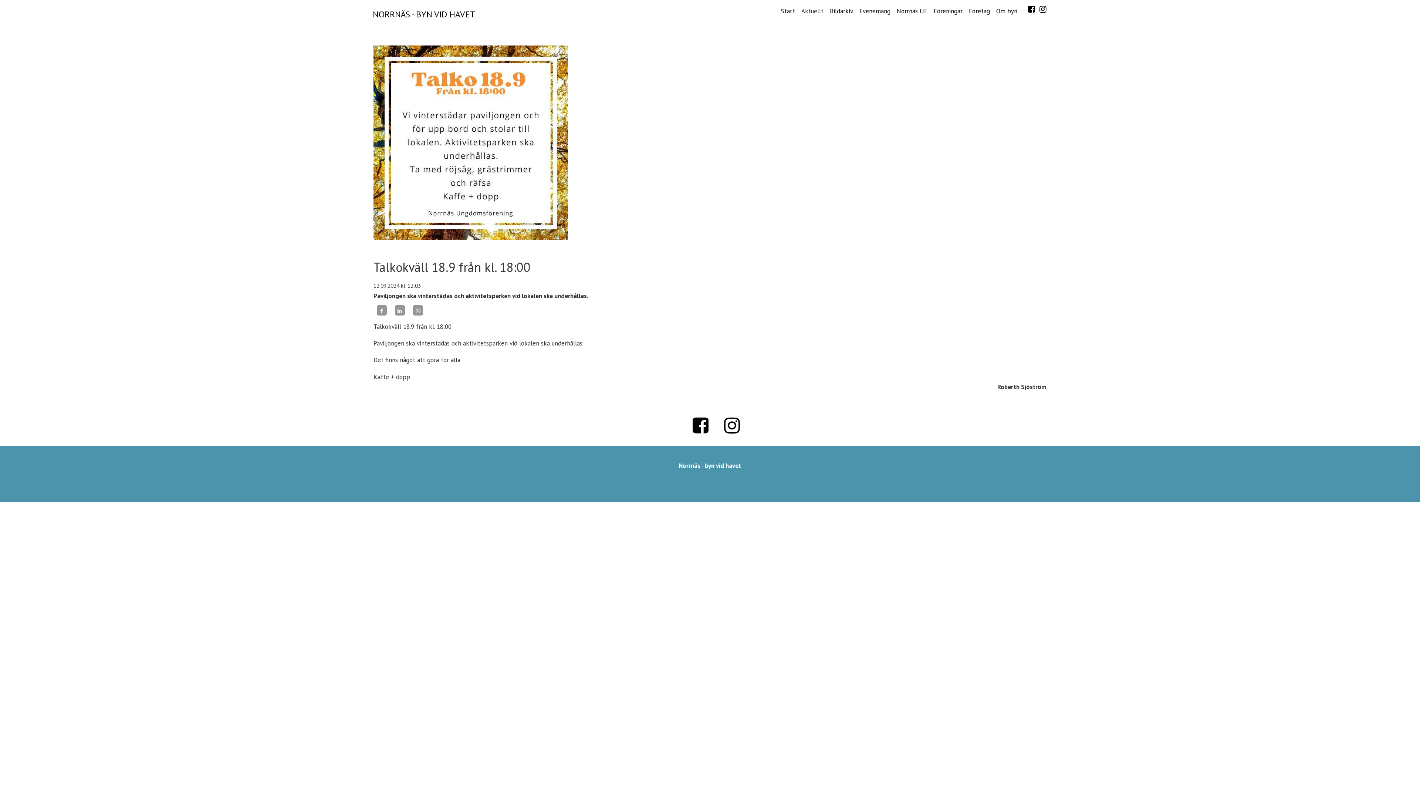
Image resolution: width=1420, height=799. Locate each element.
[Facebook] (382, 310)
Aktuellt (812, 11)
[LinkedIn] (400, 310)
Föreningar (948, 11)
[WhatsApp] (418, 310)
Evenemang (874, 11)
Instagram (1043, 9)
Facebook (1031, 9)
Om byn (1006, 11)
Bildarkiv (841, 11)
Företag (979, 11)
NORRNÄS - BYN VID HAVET (424, 14)
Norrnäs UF (912, 11)
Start (788, 11)
